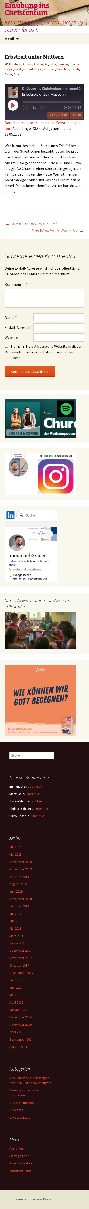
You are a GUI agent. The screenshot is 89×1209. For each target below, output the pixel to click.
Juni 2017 (16, 987)
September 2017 (21, 973)
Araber (38, 64)
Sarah (75, 69)
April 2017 (16, 1002)
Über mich (35, 786)
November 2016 (20, 1024)
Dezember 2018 (20, 899)
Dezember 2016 (20, 1017)
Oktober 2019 (19, 876)
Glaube (75, 64)
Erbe (53, 64)
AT (46, 64)
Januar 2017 (17, 1010)
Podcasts (16, 1110)
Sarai (8, 74)
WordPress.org (20, 1170)
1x (34, 107)
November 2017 (20, 958)
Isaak (18, 69)
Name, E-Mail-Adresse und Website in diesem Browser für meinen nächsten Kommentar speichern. (44, 352)
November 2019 (20, 869)
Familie (63, 64)
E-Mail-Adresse (18, 327)
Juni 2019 (16, 891)
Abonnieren (58, 115)
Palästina (62, 69)
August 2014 (18, 1047)
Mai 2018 (15, 928)
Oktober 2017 (19, 965)
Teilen (77, 115)
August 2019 (18, 884)
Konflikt (49, 69)
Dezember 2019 (20, 862)
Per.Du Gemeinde (21, 1102)
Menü (9, 38)
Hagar (9, 69)
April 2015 (16, 1032)
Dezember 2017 (20, 950)
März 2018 (16, 936)
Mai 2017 (15, 995)
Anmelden (16, 1148)
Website (11, 337)
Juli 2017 (15, 980)
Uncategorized (20, 1117)
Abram (27, 64)
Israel (38, 69)
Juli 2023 (15, 847)
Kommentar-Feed (21, 1163)
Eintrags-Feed (19, 1156)
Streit (18, 74)
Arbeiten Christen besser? (31, 223)
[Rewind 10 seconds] (25, 107)
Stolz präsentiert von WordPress (28, 1199)
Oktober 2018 (19, 906)
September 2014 (21, 1039)
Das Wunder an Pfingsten (58, 231)
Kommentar (16, 284)
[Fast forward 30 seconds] (46, 107)
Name (11, 317)
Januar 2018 (17, 943)
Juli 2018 (15, 913)
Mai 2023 (15, 854)
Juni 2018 (16, 921)
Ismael (28, 69)
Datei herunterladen (21, 122)
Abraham (15, 64)
